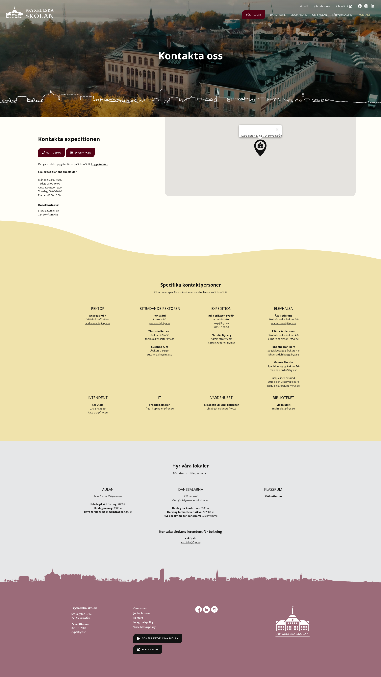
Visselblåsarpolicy (144, 627)
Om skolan (139, 608)
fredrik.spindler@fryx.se (160, 408)
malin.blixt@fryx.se (283, 408)
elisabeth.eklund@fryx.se (221, 408)
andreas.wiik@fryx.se (97, 323)
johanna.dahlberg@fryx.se (283, 354)
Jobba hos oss (141, 613)
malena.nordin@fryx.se (283, 370)
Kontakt (138, 617)
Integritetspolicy (143, 622)
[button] (260, 147)
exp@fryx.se (221, 323)
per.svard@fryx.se (159, 323)
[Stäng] (277, 129)
